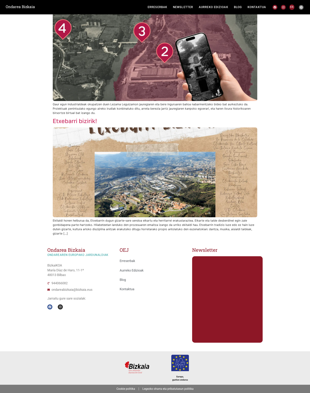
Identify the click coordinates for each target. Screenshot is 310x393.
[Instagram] (283, 7)
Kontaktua (127, 289)
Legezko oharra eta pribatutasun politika (168, 388)
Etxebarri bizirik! (75, 121)
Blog (123, 280)
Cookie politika (125, 388)
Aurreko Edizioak (132, 270)
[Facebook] (275, 7)
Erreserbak (127, 261)
